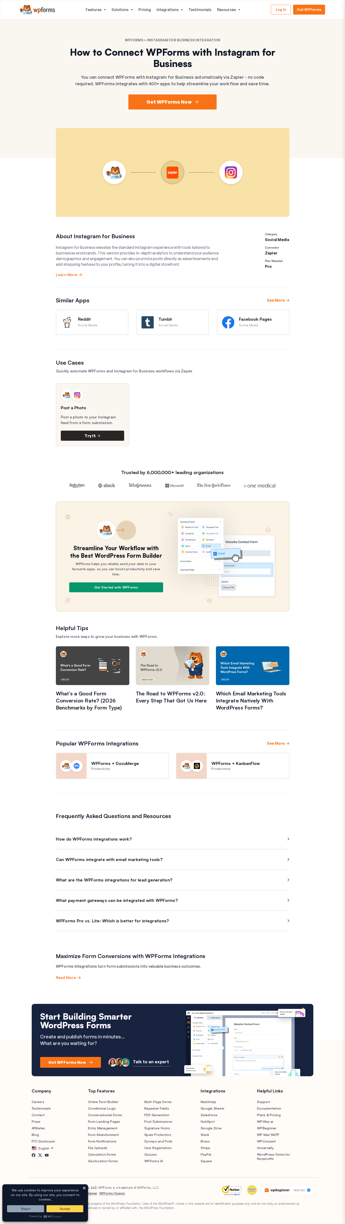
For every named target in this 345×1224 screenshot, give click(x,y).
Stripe (205, 1148)
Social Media (277, 239)
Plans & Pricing (269, 1115)
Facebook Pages (255, 319)
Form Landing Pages (104, 1121)
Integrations (168, 9)
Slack (205, 1135)
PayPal (206, 1154)
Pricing (144, 9)
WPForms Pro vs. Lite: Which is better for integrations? (112, 920)
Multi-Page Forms (158, 1102)
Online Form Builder (103, 1102)
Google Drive (211, 1128)
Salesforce (209, 1115)
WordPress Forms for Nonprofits (273, 1156)
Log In (281, 10)
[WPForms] (37, 10)
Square (206, 1161)
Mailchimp (208, 1102)
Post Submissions (158, 1121)
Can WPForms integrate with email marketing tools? (109, 859)
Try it (90, 435)
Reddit (84, 319)
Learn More (67, 274)
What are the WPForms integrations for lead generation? (114, 879)
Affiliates (38, 1128)
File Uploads (97, 1148)
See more (276, 300)
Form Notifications (102, 1141)
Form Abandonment (103, 1135)
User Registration (158, 1148)
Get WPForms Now (169, 102)
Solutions (120, 9)
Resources (226, 9)
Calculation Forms (102, 1154)
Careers (38, 1102)
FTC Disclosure (43, 1141)
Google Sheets (212, 1108)
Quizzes (150, 1154)
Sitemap (91, 1193)
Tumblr (165, 319)
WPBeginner (267, 1128)
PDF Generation (156, 1115)
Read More (66, 977)
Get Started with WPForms (116, 587)
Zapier (271, 253)
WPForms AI (153, 1161)
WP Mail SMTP (268, 1135)
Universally (265, 1148)
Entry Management (102, 1128)
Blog (35, 1135)
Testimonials (199, 9)
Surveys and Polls (158, 1141)
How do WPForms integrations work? (94, 839)
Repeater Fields (156, 1108)
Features (94, 9)
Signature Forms (157, 1128)
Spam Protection (157, 1135)
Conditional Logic (102, 1108)
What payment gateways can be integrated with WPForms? (117, 900)
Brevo (205, 1141)
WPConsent (266, 1141)
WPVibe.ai (265, 1121)
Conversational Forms (105, 1115)
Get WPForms (309, 10)
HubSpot (208, 1121)
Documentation (269, 1108)
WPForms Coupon (112, 1193)
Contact (38, 1115)
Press (36, 1121)
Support (263, 1102)
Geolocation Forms (103, 1161)
